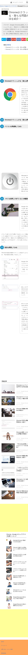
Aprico (2, 641)
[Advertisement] (14, 518)
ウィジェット (4, 645)
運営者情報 (3, 653)
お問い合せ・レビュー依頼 (7, 649)
